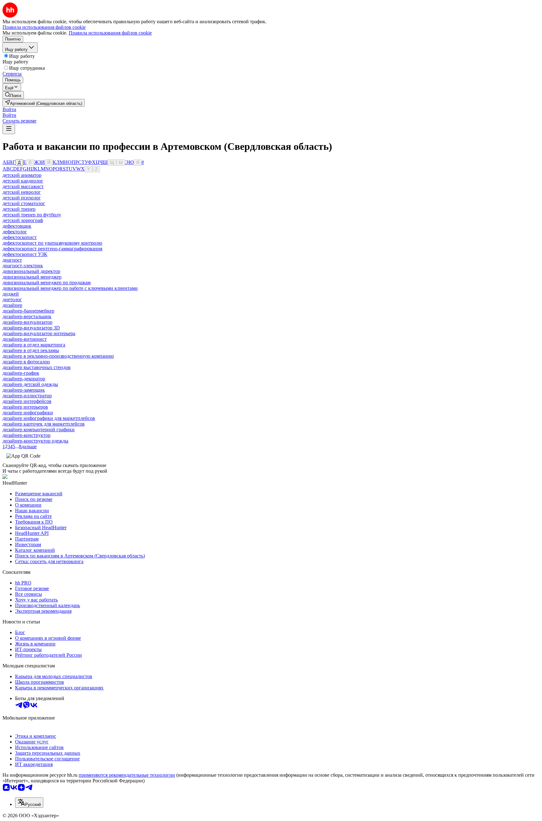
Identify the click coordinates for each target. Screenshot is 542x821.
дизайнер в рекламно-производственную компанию (58, 356)
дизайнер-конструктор (26, 435)
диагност (12, 260)
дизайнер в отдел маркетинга (34, 344)
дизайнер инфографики (28, 412)
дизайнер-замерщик (24, 390)
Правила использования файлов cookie (110, 32)
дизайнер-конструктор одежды (35, 440)
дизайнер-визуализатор (27, 322)
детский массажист (23, 186)
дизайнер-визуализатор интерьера (39, 333)
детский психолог (22, 197)
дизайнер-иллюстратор (27, 395)
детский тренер (19, 209)
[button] (9, 109)
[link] (13, 95)
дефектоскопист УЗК (25, 254)
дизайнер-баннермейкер (28, 310)
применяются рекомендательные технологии (127, 775)
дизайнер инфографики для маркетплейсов (49, 418)
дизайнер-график (21, 373)
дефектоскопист (20, 237)
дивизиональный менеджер (32, 277)
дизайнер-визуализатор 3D (31, 327)
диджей (11, 293)
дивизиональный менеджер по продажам (47, 282)
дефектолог (15, 231)
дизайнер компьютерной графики (39, 429)
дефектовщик (17, 226)
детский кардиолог (23, 180)
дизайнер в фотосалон (26, 361)
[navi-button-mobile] (9, 129)
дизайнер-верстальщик (27, 316)
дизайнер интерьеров (25, 407)
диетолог (12, 299)
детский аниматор (22, 175)
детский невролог (22, 192)
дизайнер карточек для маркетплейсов (44, 424)
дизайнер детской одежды (30, 384)
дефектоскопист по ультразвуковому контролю (52, 243)
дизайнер (12, 305)
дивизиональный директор (31, 271)
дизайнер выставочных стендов (37, 367)
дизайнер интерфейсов (27, 401)
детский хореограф (23, 220)
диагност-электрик (23, 265)
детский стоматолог (24, 203)
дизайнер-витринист (25, 339)
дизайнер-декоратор (24, 378)
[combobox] (29, 802)
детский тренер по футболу (32, 214)
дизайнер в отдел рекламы (31, 350)
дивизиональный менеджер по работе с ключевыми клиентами (70, 288)
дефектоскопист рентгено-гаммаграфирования (52, 248)
